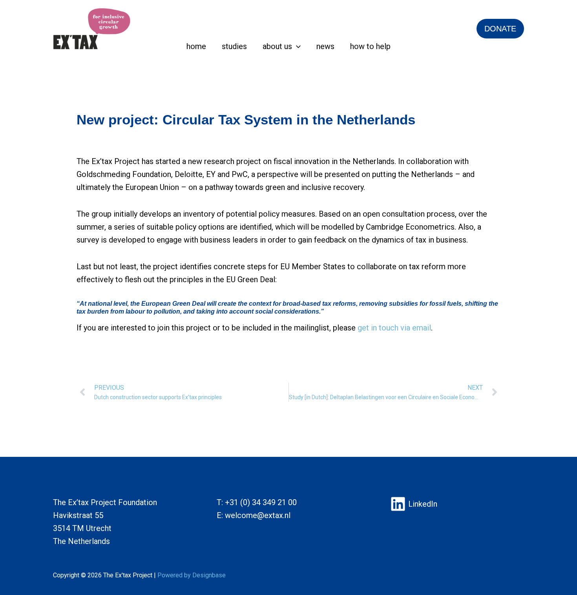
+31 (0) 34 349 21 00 (261, 502)
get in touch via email (394, 327)
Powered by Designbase (191, 575)
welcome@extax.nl (257, 515)
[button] (296, 46)
